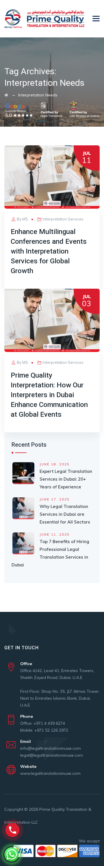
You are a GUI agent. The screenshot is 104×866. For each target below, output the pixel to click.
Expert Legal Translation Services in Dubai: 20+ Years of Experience (66, 479)
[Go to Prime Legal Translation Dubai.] (6, 95)
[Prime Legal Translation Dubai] (44, 18)
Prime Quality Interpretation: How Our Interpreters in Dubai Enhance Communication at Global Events (49, 394)
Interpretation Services (63, 219)
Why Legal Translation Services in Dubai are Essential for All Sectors (65, 514)
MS (25, 219)
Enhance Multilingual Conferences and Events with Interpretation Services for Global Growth (49, 251)
